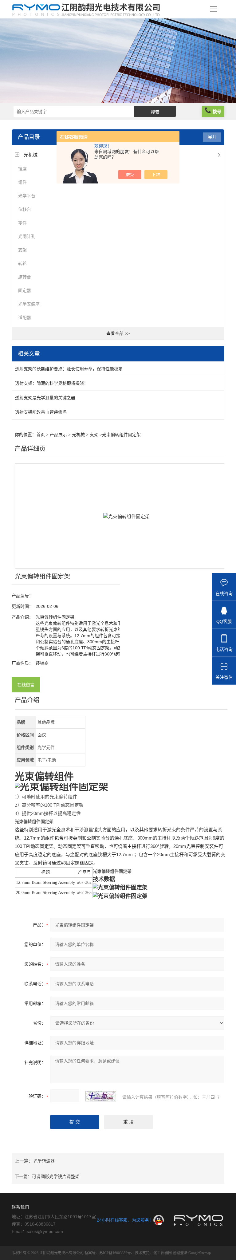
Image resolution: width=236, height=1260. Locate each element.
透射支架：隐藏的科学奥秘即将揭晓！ (51, 383)
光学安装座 (29, 303)
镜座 (22, 168)
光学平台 (26, 195)
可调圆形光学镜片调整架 (55, 1176)
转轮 (22, 263)
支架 (22, 249)
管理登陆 (180, 1253)
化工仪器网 (162, 1253)
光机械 (30, 154)
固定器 (24, 290)
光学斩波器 (44, 1161)
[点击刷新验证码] (100, 1096)
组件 (22, 182)
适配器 (24, 317)
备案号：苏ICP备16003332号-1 (109, 1253)
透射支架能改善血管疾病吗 (41, 412)
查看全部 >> (118, 333)
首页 (40, 434)
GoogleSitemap (199, 1253)
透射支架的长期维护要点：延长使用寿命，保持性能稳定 (69, 368)
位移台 (24, 209)
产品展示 (58, 434)
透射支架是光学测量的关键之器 (45, 397)
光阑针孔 (26, 236)
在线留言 (25, 684)
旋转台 (24, 276)
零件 (22, 222)
